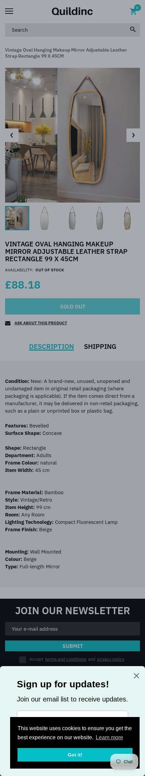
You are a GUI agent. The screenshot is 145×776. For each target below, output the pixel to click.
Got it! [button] (75, 754)
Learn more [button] (109, 737)
